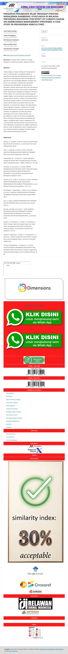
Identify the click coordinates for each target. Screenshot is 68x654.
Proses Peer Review (12, 402)
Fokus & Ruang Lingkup (13, 399)
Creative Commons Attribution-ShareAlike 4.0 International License (51, 78)
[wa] (34, 328)
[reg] (34, 363)
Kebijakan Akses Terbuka (13, 412)
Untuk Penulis (10, 437)
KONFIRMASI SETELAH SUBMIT (34, 306)
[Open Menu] (3, 3)
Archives (11, 8)
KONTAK (8, 424)
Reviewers (9, 396)
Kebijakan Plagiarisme (12, 421)
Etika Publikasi (10, 405)
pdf (45, 31)
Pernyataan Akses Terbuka (14, 418)
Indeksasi (9, 427)
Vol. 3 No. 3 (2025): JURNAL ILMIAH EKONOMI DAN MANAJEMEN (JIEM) (34, 8)
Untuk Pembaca (10, 434)
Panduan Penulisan (12, 409)
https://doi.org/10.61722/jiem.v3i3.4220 (18, 55)
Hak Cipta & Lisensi (12, 415)
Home (5, 8)
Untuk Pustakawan (11, 440)
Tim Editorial (10, 393)
